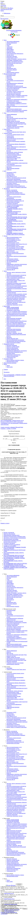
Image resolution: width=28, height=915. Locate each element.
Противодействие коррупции (14, 63)
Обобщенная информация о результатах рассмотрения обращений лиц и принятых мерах (17, 352)
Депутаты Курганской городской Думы (17, 118)
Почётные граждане (12, 56)
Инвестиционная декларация (14, 318)
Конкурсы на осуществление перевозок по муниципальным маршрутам (17, 286)
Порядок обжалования (12, 191)
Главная (6, 369)
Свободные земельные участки (14, 304)
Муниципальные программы (14, 199)
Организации (10, 50)
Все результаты (4, 18)
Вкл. (9, 8)
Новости (9, 115)
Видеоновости (10, 65)
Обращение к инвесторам (13, 310)
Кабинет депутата (11, 119)
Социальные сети (11, 357)
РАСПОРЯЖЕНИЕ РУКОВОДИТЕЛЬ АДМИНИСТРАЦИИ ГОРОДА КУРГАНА (16, 230)
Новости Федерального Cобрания (15, 111)
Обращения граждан (9, 344)
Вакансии (9, 76)
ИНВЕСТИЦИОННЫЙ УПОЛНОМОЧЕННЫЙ (13, 308)
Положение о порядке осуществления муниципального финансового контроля (17, 181)
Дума (5, 113)
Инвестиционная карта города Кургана (17, 321)
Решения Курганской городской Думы (16, 123)
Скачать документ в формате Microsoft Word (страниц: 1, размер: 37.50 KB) (12, 428)
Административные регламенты (15, 204)
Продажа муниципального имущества (16, 275)
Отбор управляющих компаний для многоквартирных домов (16, 278)
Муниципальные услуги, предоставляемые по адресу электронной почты (14, 240)
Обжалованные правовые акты (14, 192)
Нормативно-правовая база (13, 354)
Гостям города (10, 55)
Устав (8, 45)
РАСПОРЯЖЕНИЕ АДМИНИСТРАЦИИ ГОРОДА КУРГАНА (15, 221)
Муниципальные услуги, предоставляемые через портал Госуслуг (17, 243)
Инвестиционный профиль (13, 342)
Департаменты (10, 137)
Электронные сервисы (12, 258)
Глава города (7, 129)
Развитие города (11, 52)
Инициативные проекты (13, 72)
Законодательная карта (12, 356)
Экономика (9, 48)
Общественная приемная (13, 168)
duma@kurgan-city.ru (9, 898)
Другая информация (12, 261)
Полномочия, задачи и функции (15, 152)
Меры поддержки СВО (12, 252)
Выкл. (11, 8)
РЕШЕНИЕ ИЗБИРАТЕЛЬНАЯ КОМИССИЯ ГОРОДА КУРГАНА (15, 234)
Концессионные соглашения (14, 284)
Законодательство (11, 84)
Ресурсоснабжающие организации (15, 340)
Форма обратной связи (12, 338)
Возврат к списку (5, 523)
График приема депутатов (13, 121)
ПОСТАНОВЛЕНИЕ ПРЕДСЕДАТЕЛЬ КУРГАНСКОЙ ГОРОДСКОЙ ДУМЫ (17, 217)
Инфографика (10, 49)
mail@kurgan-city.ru (9, 893)
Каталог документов (12, 190)
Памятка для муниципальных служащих (17, 110)
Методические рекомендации (14, 109)
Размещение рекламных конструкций (16, 283)
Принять (25, 908)
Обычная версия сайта (6, 9)
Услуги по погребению (12, 268)
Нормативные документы (13, 184)
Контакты (9, 167)
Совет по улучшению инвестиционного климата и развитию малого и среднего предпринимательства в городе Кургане (17, 313)
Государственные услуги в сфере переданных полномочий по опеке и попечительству (16, 249)
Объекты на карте (11, 140)
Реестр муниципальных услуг (14, 237)
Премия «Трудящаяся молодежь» (15, 61)
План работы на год (12, 176)
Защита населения (11, 148)
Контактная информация (13, 88)
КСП (5, 171)
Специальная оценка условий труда (16, 186)
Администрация (8, 133)
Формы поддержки (11, 331)
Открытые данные (8, 358)
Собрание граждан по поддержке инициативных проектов (15, 127)
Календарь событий (12, 69)
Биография (9, 130)
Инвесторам (7, 306)
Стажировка (10, 79)
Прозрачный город (11, 68)
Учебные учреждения (12, 90)
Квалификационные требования (15, 83)
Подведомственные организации (15, 138)
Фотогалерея (10, 64)
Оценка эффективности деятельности (16, 146)
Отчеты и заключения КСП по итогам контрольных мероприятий (16, 178)
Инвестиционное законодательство (16, 325)
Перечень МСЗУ (11, 269)
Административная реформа (14, 154)
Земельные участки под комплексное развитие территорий (16, 302)
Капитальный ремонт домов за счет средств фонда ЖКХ (16, 281)
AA (1, 5)
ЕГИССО (9, 169)
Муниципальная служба (10, 73)
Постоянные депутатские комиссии (16, 122)
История (9, 44)
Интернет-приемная (12, 125)
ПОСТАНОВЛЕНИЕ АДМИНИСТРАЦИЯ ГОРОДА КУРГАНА (15, 209)
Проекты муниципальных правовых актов (14, 536)
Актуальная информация (13, 41)
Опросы (9, 71)
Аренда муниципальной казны (14, 276)
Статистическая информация (14, 165)
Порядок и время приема (13, 346)
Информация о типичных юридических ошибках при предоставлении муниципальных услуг (17, 266)
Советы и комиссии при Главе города (16, 132)
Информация (7, 13)
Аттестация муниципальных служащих (17, 87)
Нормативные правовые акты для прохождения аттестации (15, 201)
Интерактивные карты (12, 361)
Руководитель (10, 173)
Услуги (5, 236)
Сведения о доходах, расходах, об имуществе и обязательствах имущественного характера (15, 93)
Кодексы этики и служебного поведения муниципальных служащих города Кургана (17, 97)
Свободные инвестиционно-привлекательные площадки (14, 329)
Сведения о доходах (12, 183)
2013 (5, 379)
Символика (9, 46)
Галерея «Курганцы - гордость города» (16, 59)
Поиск (5, 364)
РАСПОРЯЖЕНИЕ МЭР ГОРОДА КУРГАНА (15, 563)
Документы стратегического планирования (14, 197)
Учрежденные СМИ (12, 159)
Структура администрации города (15, 134)
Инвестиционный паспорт (13, 319)
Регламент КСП (11, 175)
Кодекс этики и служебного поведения (16, 187)
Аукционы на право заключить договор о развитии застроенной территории (17, 294)
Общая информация (12, 42)
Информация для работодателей (15, 86)
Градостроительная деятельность (15, 53)
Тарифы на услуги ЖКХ (13, 206)
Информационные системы (14, 157)
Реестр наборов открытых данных (15, 360)
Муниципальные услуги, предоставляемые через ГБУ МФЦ (15, 246)
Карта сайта (10, 367)
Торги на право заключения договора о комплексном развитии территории (17, 297)
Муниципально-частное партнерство (16, 341)
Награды (9, 67)
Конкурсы (9, 77)
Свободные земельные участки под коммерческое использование (16, 300)
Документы (6, 188)
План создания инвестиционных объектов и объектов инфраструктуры (16, 323)
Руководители (10, 136)
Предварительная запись (13, 260)
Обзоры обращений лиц (13, 349)
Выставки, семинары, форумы (14, 333)
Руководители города (12, 57)
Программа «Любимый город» (14, 60)
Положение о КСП (11, 172)
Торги (5, 271)
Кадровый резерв (11, 75)
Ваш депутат (10, 117)
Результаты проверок (12, 156)
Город (5, 40)
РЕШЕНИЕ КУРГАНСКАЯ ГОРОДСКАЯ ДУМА (14, 212)
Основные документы (12, 203)
